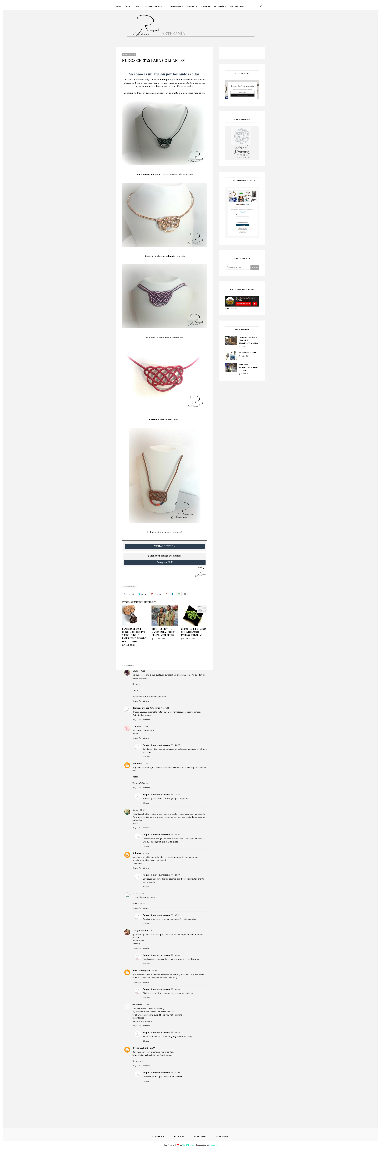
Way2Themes (188, 1145)
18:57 (148, 1005)
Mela (135, 810)
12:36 (145, 727)
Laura (135, 671)
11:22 (143, 671)
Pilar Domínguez (141, 970)
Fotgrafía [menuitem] (219, 6)
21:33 (177, 745)
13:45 (177, 955)
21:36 (177, 835)
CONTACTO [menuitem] (192, 6)
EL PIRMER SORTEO (248, 352)
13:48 (177, 1032)
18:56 (147, 853)
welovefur (137, 1004)
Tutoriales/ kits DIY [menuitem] (153, 6)
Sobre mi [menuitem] (205, 6)
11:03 (154, 971)
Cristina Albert (140, 1048)
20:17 (152, 1048)
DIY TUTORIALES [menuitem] (237, 6)
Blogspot (213, 1145)
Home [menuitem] (118, 6)
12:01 (177, 915)
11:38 (167, 708)
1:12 (152, 931)
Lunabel (136, 726)
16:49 (142, 810)
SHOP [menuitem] (137, 6)
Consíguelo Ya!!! (165, 562)
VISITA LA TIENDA (164, 546)
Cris (134, 893)
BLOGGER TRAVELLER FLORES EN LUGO (249, 367)
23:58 (141, 893)
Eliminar (146, 701)
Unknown (137, 763)
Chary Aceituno (140, 930)
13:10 (147, 764)
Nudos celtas (129, 586)
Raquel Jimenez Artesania (146, 708)
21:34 (177, 795)
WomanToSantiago (141, 783)
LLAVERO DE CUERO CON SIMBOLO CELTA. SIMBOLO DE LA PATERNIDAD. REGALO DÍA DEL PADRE (134, 635)
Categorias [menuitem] (175, 6)
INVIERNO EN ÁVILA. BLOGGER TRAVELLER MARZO (248, 340)
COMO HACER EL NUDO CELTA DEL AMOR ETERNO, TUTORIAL (193, 632)
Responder (136, 701)
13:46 (177, 989)
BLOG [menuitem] (128, 6)
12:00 (177, 1073)
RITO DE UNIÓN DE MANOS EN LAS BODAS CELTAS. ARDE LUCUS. (163, 632)
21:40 (177, 875)
